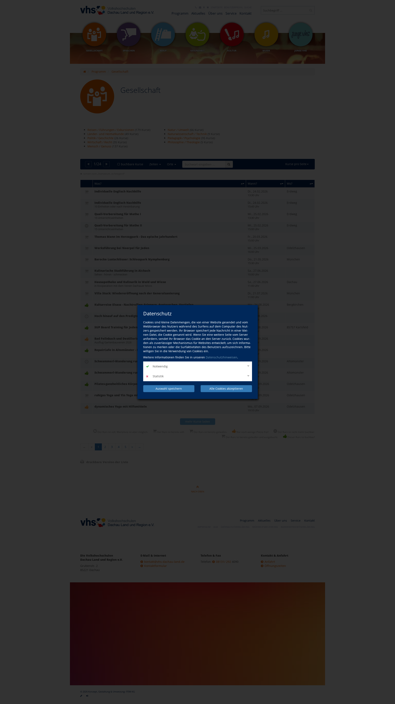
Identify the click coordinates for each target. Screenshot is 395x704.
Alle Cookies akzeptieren (226, 388)
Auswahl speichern (169, 388)
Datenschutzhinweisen (221, 357)
